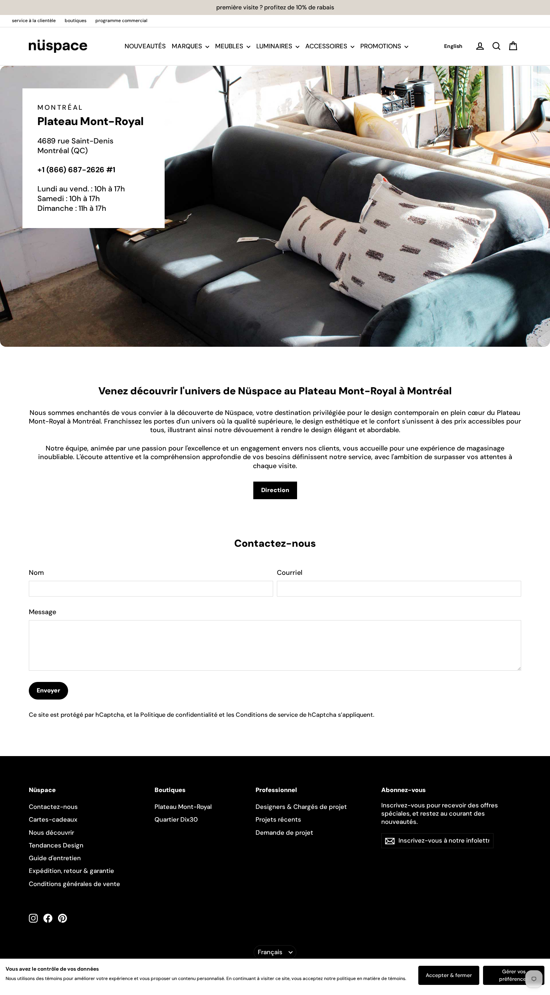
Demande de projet (284, 832)
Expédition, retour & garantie (71, 871)
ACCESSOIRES (327, 46)
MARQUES (188, 46)
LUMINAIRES (275, 46)
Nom (36, 572)
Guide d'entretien (55, 858)
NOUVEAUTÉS (145, 46)
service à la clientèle (34, 21)
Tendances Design (56, 845)
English (453, 46)
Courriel (289, 572)
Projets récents (278, 819)
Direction (275, 490)
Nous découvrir (51, 832)
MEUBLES (230, 46)
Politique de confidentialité (178, 715)
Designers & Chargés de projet (301, 807)
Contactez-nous (53, 807)
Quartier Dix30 (176, 819)
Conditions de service (267, 715)
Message (42, 612)
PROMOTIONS (381, 46)
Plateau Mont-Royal (183, 807)
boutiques (75, 21)
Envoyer (48, 690)
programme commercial (121, 21)
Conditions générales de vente (74, 884)
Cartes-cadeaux (53, 819)
